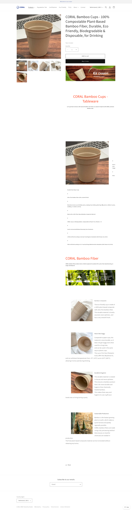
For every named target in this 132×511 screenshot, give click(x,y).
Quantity (68, 46)
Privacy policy (46, 506)
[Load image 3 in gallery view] (44, 66)
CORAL (21, 506)
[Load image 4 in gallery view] (56, 66)
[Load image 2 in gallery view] (33, 66)
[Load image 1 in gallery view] (22, 66)
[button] (31, 7)
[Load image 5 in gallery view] (22, 77)
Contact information (65, 506)
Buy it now (85, 61)
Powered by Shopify (28, 506)
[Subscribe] (80, 484)
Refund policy (37, 506)
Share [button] (69, 465)
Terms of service (55, 506)
